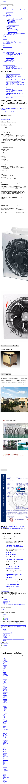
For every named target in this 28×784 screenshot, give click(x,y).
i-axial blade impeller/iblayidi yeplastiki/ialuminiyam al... (13, 567)
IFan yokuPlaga (11, 20)
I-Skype (2, 646)
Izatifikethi (8, 14)
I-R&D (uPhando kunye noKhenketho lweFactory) (16, 10)
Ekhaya (4, 7)
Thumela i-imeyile (4, 643)
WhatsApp (5, 645)
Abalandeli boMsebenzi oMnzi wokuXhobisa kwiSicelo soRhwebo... (14, 576)
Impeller (10, 28)
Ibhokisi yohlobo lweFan (13, 25)
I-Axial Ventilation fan (18, 623)
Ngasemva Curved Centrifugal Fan (15, 19)
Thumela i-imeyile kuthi (5, 119)
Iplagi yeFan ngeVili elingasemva (14, 559)
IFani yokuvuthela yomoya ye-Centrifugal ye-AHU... (14, 553)
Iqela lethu (8, 13)
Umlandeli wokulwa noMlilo (12, 29)
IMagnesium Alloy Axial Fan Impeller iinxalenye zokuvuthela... (15, 546)
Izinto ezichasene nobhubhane (9, 34)
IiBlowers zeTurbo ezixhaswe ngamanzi (16, 33)
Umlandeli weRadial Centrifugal (14, 625)
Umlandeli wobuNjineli (10, 21)
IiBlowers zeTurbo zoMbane (14, 30)
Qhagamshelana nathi (7, 37)
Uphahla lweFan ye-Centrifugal (7, 623)
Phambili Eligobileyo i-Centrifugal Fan (16, 18)
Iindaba (4, 35)
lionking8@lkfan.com (5, 591)
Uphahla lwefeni (11, 23)
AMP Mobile (19, 622)
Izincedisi (8, 27)
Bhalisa (2, 609)
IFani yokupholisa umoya (11, 16)
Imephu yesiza (12, 622)
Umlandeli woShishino (10, 26)
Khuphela (5, 39)
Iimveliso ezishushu (5, 622)
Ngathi (4, 8)
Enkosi (4, 640)
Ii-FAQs (5, 36)
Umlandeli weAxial (12, 22)
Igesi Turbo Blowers (12, 32)
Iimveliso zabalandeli (7, 15)
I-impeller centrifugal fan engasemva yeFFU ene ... (12, 585)
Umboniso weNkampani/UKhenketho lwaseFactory (16, 9)
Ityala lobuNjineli (9, 12)
